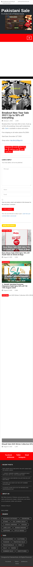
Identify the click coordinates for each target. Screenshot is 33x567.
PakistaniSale (8, 545)
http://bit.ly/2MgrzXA (16, 140)
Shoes (13, 548)
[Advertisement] (16, 59)
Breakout (8, 147)
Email (17, 563)
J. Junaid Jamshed (10, 524)
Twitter (17, 561)
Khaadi (24, 524)
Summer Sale (8, 551)
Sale (6, 128)
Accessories (8, 539)
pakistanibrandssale (23, 1)
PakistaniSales (6, 3)
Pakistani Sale (14, 149)
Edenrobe (25, 518)
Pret (20, 545)
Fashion (6, 542)
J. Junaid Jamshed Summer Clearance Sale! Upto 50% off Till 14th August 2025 (14, 286)
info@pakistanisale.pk (8, 1)
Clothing (21, 539)
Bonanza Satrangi (10, 518)
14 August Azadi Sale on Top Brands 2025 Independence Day (15, 488)
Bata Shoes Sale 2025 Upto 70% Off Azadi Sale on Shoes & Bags (16, 254)
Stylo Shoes (19, 530)
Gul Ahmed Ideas (19, 521)
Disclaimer (4, 510)
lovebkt (15, 147)
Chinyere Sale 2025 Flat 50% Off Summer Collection (15, 483)
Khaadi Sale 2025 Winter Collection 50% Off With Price (16, 479)
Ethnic (5, 521)
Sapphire (6, 530)
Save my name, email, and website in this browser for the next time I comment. (16, 203)
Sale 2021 (8, 151)
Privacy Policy (6, 505)
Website (24, 561)
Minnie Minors (20, 527)
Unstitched (22, 551)
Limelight (7, 527)
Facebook (8, 561)
